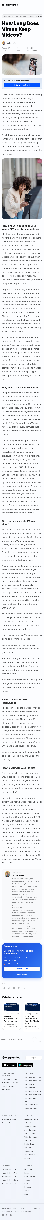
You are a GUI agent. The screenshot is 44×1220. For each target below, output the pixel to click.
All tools (27, 1158)
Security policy (7, 1211)
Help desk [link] (28, 1187)
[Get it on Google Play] (25, 1065)
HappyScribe (8, 16)
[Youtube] (11, 1215)
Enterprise (28, 1169)
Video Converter (30, 1126)
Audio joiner (28, 1148)
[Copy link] (4, 988)
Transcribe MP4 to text (32, 1095)
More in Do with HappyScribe (11, 1039)
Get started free (22, 969)
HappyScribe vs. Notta (10, 1176)
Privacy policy (24, 1208)
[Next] (40, 1039)
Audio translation (30, 1084)
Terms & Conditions (9, 1208)
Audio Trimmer (29, 1155)
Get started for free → (22, 85)
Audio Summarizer (31, 1105)
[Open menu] (39, 5)
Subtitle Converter (31, 1123)
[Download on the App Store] (9, 1065)
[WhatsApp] (9, 988)
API (3, 1093)
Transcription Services (10, 1083)
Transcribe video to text (33, 1081)
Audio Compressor (31, 1133)
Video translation (30, 1088)
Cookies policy (36, 1208)
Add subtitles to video (10, 1123)
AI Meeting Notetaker (9, 1079)
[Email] (24, 988)
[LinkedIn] (14, 988)
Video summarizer (31, 1108)
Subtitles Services (8, 1086)
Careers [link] (27, 1180)
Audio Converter (30, 1130)
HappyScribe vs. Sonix (10, 1180)
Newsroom (28, 1183)
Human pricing (29, 1176)
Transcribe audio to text (33, 1077)
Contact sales (22, 974)
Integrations (6, 1090)
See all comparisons (9, 1183)
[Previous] (34, 1039)
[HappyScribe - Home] (10, 5)
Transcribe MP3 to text (32, 1091)
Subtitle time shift (30, 1140)
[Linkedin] (3, 1215)
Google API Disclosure (23, 1211)
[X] (19, 988)
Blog (16, 16)
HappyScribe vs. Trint (9, 1173)
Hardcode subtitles (31, 1144)
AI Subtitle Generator (9, 1119)
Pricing (26, 1173)
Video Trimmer (29, 1151)
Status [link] (26, 1191)
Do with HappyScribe (28, 16)
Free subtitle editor (31, 1119)
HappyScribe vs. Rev (9, 1169)
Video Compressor (31, 1137)
